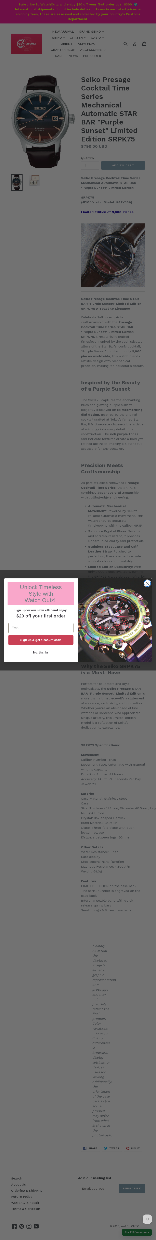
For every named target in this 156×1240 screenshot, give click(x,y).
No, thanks (41, 652)
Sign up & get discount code (40, 639)
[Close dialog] (147, 583)
